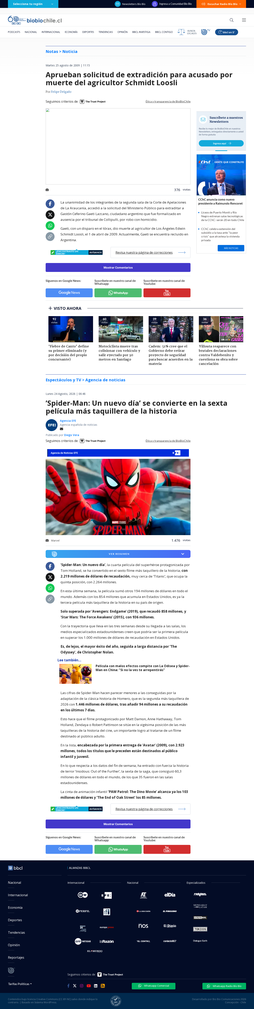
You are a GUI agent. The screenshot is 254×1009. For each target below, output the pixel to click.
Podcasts (14, 32)
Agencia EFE (68, 421)
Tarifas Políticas (18, 984)
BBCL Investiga (141, 32)
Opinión (122, 32)
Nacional (31, 32)
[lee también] (76, 674)
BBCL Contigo (164, 32)
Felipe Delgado (61, 92)
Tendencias (106, 32)
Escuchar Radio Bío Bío (223, 4)
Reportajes (16, 957)
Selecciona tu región (27, 4)
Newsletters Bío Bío (133, 4)
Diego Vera (71, 435)
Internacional (51, 32)
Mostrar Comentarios (118, 267)
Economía (71, 32)
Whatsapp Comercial (156, 985)
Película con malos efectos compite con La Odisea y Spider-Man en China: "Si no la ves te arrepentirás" (143, 668)
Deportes (88, 32)
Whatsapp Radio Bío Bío (226, 986)
